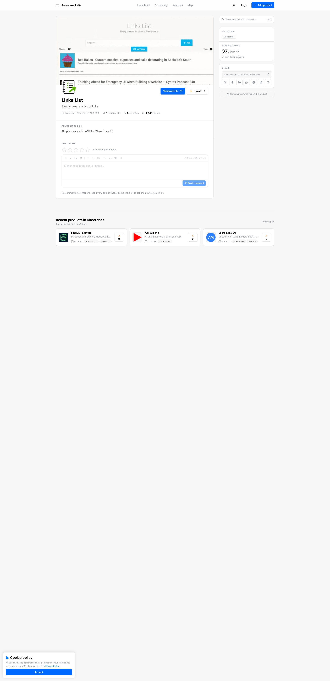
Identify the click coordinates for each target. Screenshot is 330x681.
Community (161, 5)
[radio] (64, 149)
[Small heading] (98, 158)
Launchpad (143, 5)
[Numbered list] (110, 158)
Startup (252, 241)
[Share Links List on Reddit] (261, 82)
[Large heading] (88, 158)
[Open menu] (57, 5)
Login (244, 5)
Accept (39, 672)
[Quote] (115, 158)
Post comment (196, 183)
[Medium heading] (93, 158)
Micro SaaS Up (227, 232)
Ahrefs (241, 57)
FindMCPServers (81, 232)
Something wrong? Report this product (248, 94)
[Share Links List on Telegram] (254, 82)
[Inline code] (81, 158)
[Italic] (70, 158)
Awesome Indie (71, 5)
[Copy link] (268, 74)
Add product (265, 5)
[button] (135, 170)
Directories (229, 36)
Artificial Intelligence (92, 241)
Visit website (170, 91)
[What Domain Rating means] (237, 51)
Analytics (177, 5)
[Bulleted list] (105, 158)
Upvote (199, 91)
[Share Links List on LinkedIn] (239, 82)
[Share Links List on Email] (268, 82)
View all (266, 221)
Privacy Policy (52, 666)
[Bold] (65, 158)
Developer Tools (106, 241)
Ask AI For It (152, 232)
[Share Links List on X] (225, 82)
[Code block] (120, 158)
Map (190, 5)
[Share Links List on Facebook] (232, 82)
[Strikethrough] (75, 158)
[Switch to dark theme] (234, 5)
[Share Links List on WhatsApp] (247, 82)
